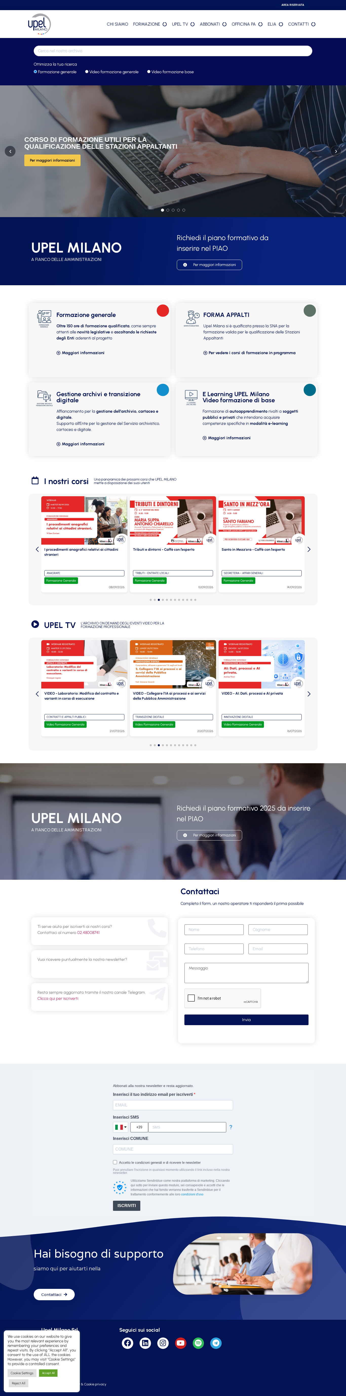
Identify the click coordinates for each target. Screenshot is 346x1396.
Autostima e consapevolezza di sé (249, 549)
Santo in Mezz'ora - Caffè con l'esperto (164, 549)
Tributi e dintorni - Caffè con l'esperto (75, 549)
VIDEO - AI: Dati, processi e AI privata (163, 693)
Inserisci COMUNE (130, 1139)
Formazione (146, 24)
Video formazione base (172, 71)
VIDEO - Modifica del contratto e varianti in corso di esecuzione (257, 696)
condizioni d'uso (192, 1194)
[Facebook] (127, 1343)
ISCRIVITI (127, 1205)
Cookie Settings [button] (22, 1373)
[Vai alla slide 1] (162, 210)
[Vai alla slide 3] (173, 210)
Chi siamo (117, 24)
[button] (151, 600)
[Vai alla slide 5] (183, 210)
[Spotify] (198, 1343)
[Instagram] (163, 1343)
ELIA (272, 24)
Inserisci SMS (126, 1117)
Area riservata (292, 5)
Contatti (298, 24)
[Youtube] (180, 1343)
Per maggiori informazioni (52, 160)
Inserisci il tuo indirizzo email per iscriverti (153, 1095)
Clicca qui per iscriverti (57, 998)
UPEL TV (180, 24)
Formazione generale (56, 71)
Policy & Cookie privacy (89, 1384)
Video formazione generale (113, 71)
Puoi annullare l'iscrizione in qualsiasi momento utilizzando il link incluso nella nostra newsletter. (171, 1171)
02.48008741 (88, 932)
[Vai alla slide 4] (178, 210)
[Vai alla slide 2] (167, 210)
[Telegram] (216, 1343)
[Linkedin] (145, 1343)
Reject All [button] (18, 1383)
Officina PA (244, 24)
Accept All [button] (48, 1373)
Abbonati (210, 24)
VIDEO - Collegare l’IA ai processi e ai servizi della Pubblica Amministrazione (80, 696)
